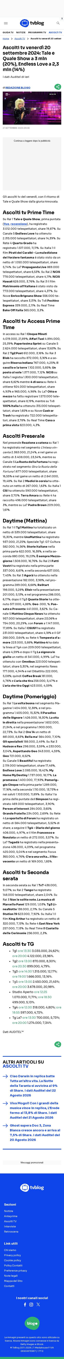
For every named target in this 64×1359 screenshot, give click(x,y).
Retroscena (11, 1231)
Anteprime (10, 1216)
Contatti (9, 1286)
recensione (19, 224)
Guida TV (8, 32)
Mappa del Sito (13, 1280)
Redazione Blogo (17, 87)
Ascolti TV (55, 32)
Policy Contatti (13, 1265)
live (6, 224)
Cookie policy (12, 1260)
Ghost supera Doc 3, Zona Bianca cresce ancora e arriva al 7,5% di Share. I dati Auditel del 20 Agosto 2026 (35, 1133)
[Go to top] (57, 1348)
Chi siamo (10, 1250)
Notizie (20, 32)
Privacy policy (12, 1255)
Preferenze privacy (15, 1270)
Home (6, 38)
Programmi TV (37, 32)
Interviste (10, 1226)
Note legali (11, 1275)
